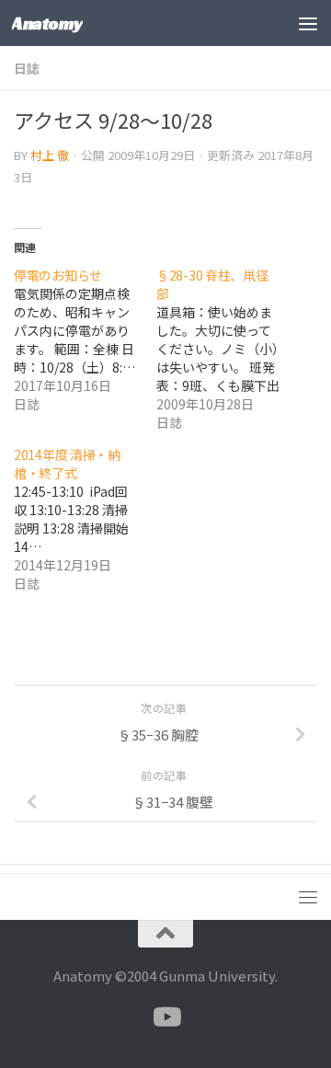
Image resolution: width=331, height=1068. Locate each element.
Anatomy (47, 23)
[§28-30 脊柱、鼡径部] (227, 348)
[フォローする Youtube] (165, 1017)
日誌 (27, 68)
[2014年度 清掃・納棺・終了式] (85, 518)
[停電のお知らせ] (85, 339)
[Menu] (308, 23)
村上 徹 (49, 155)
